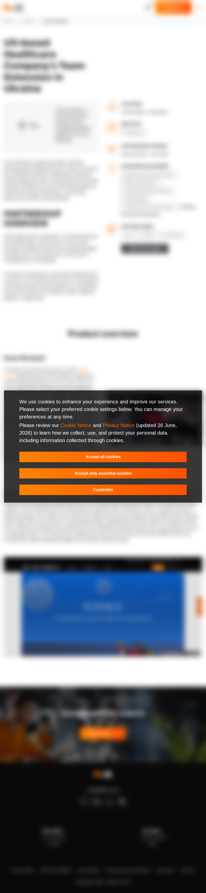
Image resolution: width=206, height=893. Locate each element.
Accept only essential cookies (103, 473)
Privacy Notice (119, 425)
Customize (103, 490)
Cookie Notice (76, 425)
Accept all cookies (103, 457)
